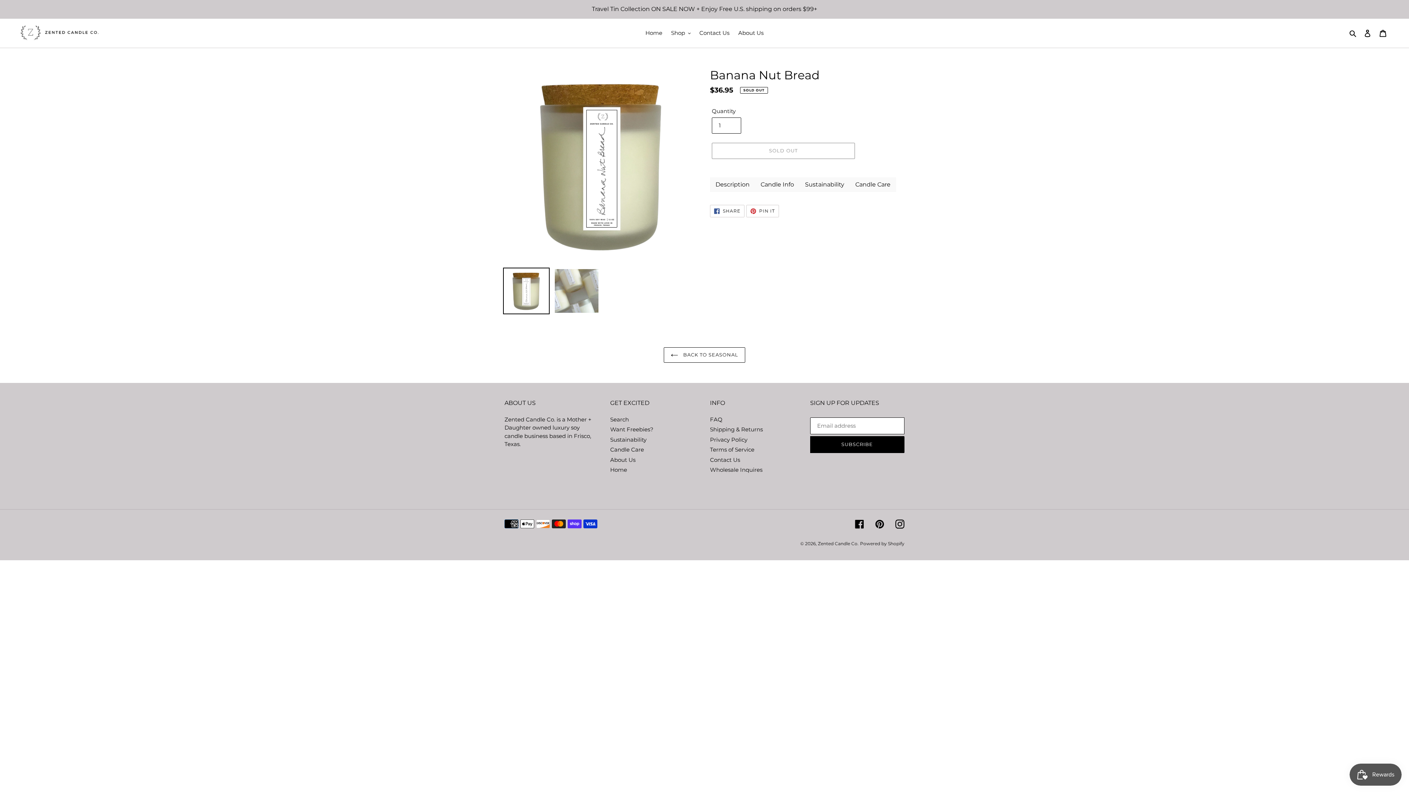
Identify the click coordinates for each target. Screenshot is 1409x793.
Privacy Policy (728, 439)
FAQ (716, 419)
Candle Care (627, 449)
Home (618, 469)
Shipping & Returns (736, 429)
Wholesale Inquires (736, 469)
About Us (623, 459)
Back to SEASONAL (710, 355)
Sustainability (628, 439)
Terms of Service (732, 449)
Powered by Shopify (882, 543)
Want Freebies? (631, 429)
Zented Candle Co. (838, 543)
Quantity (724, 111)
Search (619, 419)
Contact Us (725, 459)
